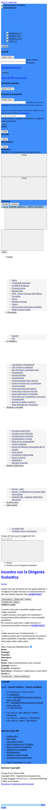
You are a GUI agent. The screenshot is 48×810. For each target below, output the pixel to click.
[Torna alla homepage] (24, 207)
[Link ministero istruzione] (13, 5)
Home (9, 563)
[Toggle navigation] (22, 240)
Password (30, 63)
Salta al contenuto (9, 2)
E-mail (29, 102)
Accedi (4, 46)
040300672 (15, 695)
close (4, 252)
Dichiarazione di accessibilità (18, 747)
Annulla (5, 204)
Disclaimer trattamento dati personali (17, 784)
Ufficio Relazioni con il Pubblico (19, 744)
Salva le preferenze (21, 676)
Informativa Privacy (14, 742)
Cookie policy (12, 736)
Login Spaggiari (24, 113)
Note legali (11, 739)
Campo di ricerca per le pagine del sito (18, 536)
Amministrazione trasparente (19, 758)
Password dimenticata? (11, 68)
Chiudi (4, 132)
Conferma (14, 204)
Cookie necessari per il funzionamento (18, 633)
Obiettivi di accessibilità (16, 750)
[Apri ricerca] (26, 218)
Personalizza (7, 599)
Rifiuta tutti (23, 599)
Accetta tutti (10, 602)
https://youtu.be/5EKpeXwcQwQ (15, 647)
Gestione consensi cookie (17, 755)
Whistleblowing (13, 752)
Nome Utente (32, 60)
